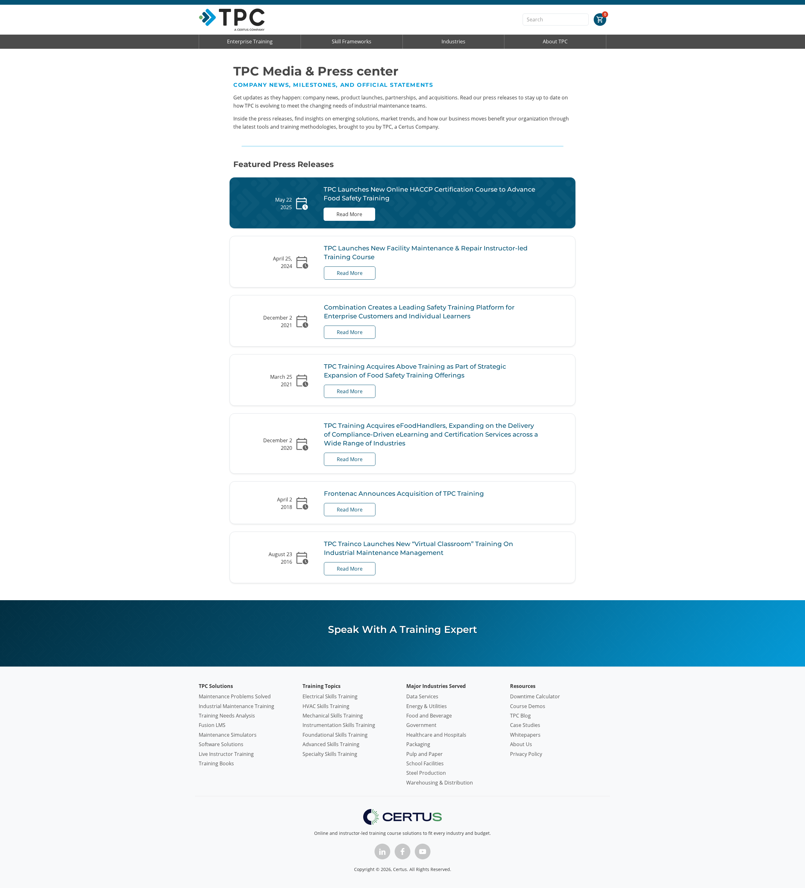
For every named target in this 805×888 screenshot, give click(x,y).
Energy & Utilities (426, 706)
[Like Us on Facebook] (402, 851)
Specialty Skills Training (330, 754)
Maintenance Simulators (228, 734)
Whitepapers (525, 734)
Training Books (216, 763)
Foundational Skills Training (335, 734)
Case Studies (525, 725)
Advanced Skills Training (331, 744)
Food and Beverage (429, 715)
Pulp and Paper (424, 754)
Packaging (418, 744)
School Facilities (425, 763)
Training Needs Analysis (227, 715)
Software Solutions (221, 744)
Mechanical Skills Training (333, 715)
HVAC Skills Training (326, 706)
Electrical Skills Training (330, 696)
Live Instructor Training (226, 754)
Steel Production (426, 772)
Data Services (422, 696)
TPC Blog (520, 715)
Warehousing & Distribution (439, 782)
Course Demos (527, 706)
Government (421, 725)
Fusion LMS (212, 725)
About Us (521, 744)
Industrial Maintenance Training (236, 706)
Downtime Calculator (535, 696)
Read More (349, 214)
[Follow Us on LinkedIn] (382, 851)
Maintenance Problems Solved (235, 696)
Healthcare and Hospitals (436, 734)
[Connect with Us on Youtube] (422, 851)
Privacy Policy (526, 754)
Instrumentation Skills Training (339, 725)
